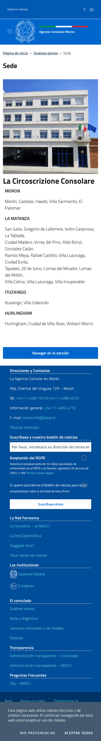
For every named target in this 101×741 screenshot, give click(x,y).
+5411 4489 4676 (63, 398)
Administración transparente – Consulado (44, 656)
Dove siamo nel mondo (28, 555)
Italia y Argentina (24, 618)
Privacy (30, 473)
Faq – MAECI (20, 683)
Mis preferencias (37, 733)
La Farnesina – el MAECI (30, 526)
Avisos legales (45, 473)
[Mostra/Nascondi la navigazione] (10, 31)
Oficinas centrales (24, 427)
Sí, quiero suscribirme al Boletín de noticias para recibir (49, 485)
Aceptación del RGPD (27, 458)
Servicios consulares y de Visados (36, 628)
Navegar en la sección (50, 353)
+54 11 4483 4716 (60, 408)
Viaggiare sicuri (22, 545)
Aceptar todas (78, 733)
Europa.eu (25, 586)
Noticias (16, 638)
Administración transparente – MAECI (41, 665)
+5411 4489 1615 (31, 398)
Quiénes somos (46, 53)
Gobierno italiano (17, 9)
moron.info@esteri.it (39, 418)
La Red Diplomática (25, 536)
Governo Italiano (31, 574)
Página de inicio (15, 53)
